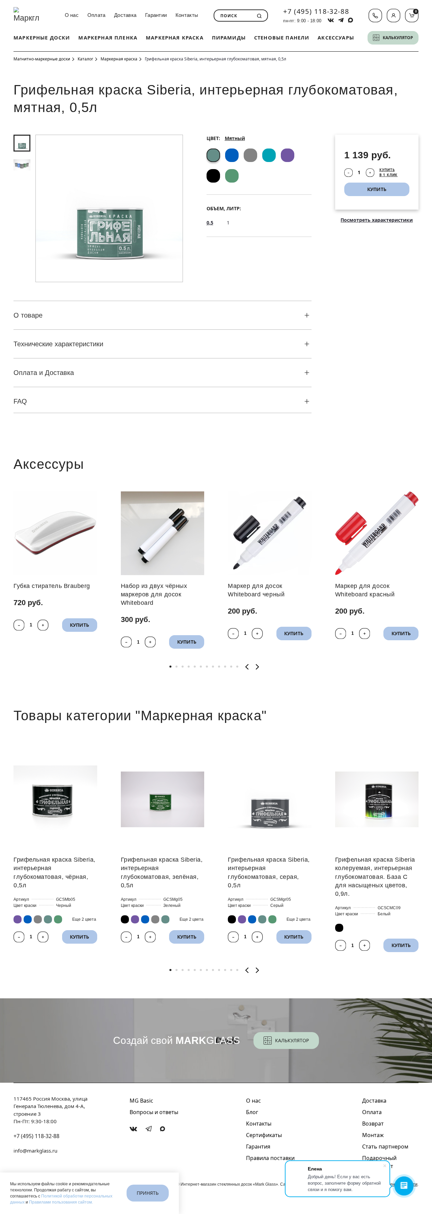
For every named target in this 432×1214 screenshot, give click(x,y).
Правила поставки (270, 1158)
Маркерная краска (175, 37)
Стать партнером (385, 1146)
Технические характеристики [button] (58, 344)
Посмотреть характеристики (377, 220)
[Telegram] (148, 1129)
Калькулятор (292, 1040)
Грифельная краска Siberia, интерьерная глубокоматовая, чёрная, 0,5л (55, 872)
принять (148, 1193)
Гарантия (258, 1146)
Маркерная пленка (107, 37)
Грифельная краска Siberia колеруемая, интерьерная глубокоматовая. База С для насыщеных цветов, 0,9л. (375, 876)
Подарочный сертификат (379, 1162)
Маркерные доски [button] (42, 37)
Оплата (96, 15)
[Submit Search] (259, 16)
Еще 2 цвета (84, 919)
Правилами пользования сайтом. (61, 1202)
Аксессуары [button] (336, 37)
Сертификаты (264, 1135)
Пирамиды (229, 37)
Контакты (187, 15)
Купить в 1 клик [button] (388, 172)
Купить (79, 624)
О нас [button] (72, 15)
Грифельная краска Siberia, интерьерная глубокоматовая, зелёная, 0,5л (162, 872)
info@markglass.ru (35, 1150)
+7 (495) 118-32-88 (316, 11)
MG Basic (141, 1100)
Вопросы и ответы (154, 1112)
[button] (393, 15)
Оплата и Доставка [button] (44, 372)
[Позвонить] (375, 15)
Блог (252, 1112)
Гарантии (156, 15)
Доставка (125, 15)
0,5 (210, 222)
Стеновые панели (281, 37)
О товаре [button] (28, 315)
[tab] (22, 143)
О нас (253, 1100)
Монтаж (373, 1135)
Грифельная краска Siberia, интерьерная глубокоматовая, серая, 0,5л (269, 872)
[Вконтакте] (133, 1129)
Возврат (373, 1123)
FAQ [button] (20, 401)
